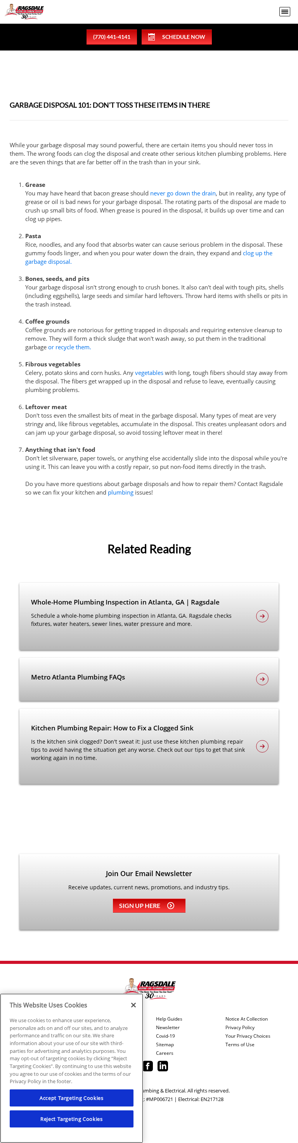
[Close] (133, 1005)
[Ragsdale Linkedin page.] (163, 1067)
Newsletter (168, 1027)
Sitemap (165, 1044)
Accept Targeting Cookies (72, 1097)
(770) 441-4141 (111, 36)
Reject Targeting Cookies (71, 1118)
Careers (164, 1053)
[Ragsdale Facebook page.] (147, 1067)
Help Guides (169, 1019)
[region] (71, 1068)
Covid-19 (165, 1036)
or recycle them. (69, 347)
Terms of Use (240, 1044)
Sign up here (139, 905)
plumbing (120, 492)
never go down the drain (183, 193)
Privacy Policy (240, 1027)
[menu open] (284, 11)
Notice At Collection (246, 1019)
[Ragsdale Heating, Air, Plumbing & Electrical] (24, 12)
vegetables (149, 372)
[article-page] (262, 616)
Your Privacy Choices (247, 1036)
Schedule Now (183, 36)
